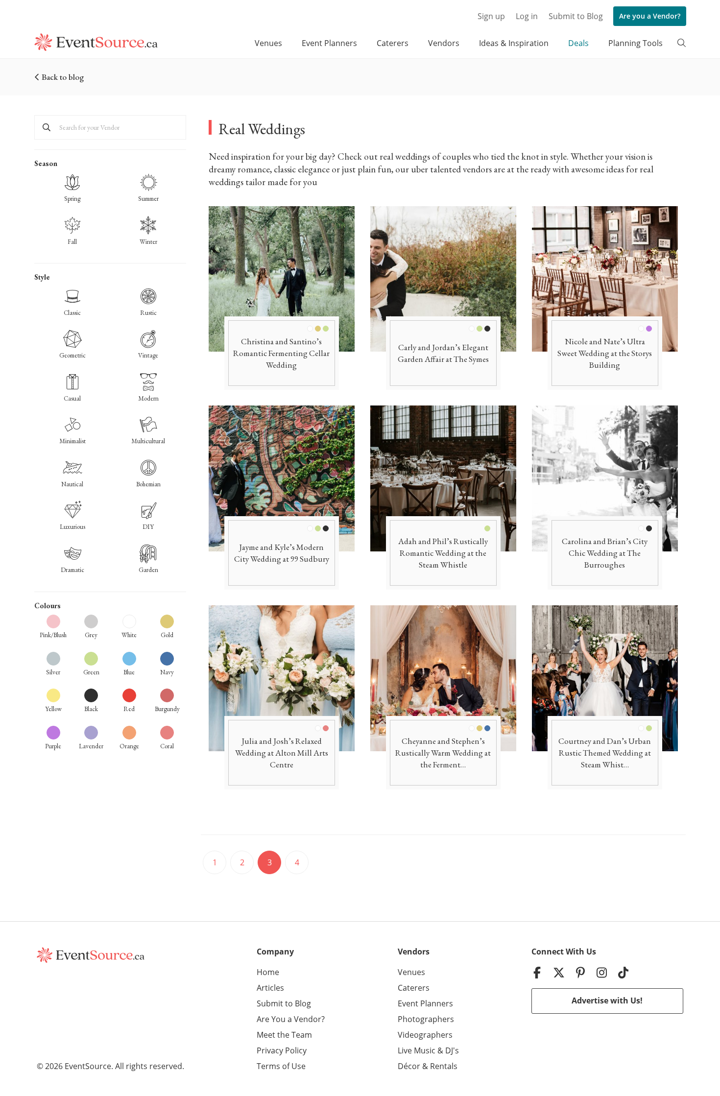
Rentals (443, 1066)
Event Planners (329, 43)
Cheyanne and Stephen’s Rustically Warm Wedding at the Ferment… (443, 753)
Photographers (426, 1019)
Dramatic (72, 570)
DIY (148, 527)
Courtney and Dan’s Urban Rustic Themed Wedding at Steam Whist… (604, 753)
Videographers (425, 1034)
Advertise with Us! (607, 1000)
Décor (409, 1066)
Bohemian (148, 484)
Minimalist (72, 441)
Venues (268, 43)
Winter (148, 242)
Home (268, 972)
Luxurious (72, 527)
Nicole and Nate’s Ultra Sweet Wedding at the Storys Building (604, 353)
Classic (72, 313)
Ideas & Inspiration (514, 43)
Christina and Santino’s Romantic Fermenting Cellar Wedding (281, 353)
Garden (148, 570)
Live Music (416, 1050)
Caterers (392, 43)
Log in (527, 16)
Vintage (148, 355)
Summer (148, 198)
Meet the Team (284, 1034)
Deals (578, 43)
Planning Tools (635, 43)
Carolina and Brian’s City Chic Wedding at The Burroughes (605, 553)
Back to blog (63, 76)
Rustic (148, 313)
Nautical (72, 484)
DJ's (452, 1050)
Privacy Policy (282, 1050)
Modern (148, 398)
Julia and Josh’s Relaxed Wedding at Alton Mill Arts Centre (281, 753)
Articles (270, 987)
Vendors (443, 43)
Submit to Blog (576, 16)
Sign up (491, 16)
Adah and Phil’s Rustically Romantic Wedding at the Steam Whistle (443, 553)
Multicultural (148, 441)
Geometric (72, 355)
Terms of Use (281, 1066)
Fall (72, 242)
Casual (72, 398)
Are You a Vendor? (291, 1019)
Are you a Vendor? (649, 16)
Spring (72, 198)
